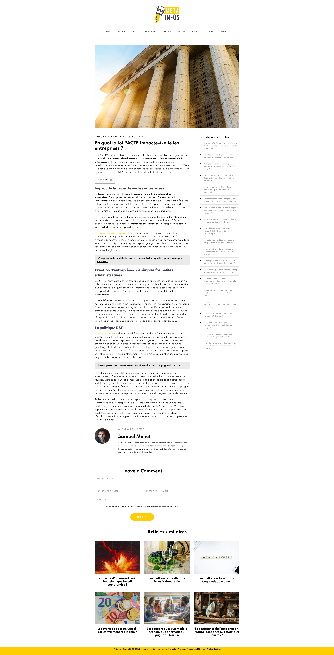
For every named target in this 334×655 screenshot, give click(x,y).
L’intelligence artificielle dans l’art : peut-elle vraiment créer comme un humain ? (220, 345)
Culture (182, 31)
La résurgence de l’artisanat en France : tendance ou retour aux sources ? (216, 632)
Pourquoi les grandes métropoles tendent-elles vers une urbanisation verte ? (220, 166)
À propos (182, 649)
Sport (223, 31)
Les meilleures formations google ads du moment (216, 580)
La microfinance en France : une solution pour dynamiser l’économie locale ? (220, 293)
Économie (150, 31)
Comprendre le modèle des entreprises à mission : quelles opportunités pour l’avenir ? (221, 210)
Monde (121, 31)
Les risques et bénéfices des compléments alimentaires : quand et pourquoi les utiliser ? (220, 281)
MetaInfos (117, 649)
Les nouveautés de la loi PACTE (112, 233)
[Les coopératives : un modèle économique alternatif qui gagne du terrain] (167, 608)
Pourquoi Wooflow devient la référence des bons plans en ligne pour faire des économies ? (221, 145)
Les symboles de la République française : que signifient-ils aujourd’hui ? (217, 189)
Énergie (168, 31)
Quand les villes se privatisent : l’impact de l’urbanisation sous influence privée (218, 231)
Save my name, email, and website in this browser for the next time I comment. (144, 507)
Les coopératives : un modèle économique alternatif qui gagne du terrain (167, 632)
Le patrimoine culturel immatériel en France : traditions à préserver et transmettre (220, 251)
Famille (135, 31)
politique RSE (105, 333)
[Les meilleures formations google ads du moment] (216, 557)
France (108, 31)
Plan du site (192, 649)
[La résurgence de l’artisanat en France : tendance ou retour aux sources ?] (216, 608)
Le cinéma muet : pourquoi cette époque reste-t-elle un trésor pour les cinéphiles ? (220, 325)
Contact (217, 649)
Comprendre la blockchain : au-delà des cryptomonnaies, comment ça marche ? (220, 178)
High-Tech (197, 31)
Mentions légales (205, 649)
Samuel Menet (137, 137)
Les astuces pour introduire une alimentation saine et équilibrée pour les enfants (220, 304)
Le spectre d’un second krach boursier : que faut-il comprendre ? (117, 581)
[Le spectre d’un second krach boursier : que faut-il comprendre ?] (117, 557)
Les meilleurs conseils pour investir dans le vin (167, 580)
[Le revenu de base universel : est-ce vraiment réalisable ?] (117, 608)
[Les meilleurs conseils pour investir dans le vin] (167, 557)
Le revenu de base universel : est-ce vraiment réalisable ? (117, 630)
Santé (211, 31)
